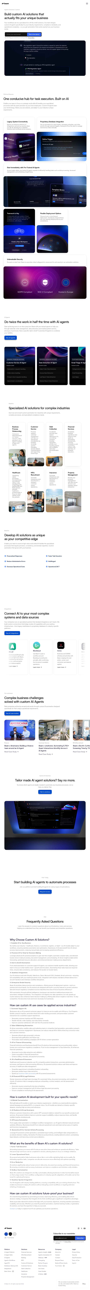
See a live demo (34, 34)
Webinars (41, 1257)
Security (74, 1255)
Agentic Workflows (9, 1260)
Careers (57, 1255)
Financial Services (26, 1252)
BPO (22, 1260)
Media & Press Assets (61, 1263)
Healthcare (24, 1271)
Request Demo (59, 1260)
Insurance (24, 1274)
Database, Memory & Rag (11, 1266)
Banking (23, 1257)
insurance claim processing (27, 1073)
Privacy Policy (31, 37)
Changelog (41, 1260)
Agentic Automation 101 (45, 1255)
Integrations (7, 1268)
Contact (57, 1257)
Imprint (74, 1263)
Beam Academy (42, 1266)
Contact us (13, 1209)
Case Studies (42, 1271)
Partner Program (43, 1263)
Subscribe (80, 1238)
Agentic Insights (43, 1252)
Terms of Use (75, 1260)
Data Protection (76, 1257)
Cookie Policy (62, 1285)
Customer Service (26, 1266)
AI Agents (7, 1257)
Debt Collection (25, 1268)
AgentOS (7, 1263)
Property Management (27, 1276)
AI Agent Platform (9, 1252)
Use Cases (41, 1268)
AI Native (40, 1274)
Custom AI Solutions (27, 1263)
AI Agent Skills (8, 1255)
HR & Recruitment (26, 1255)
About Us (57, 1252)
